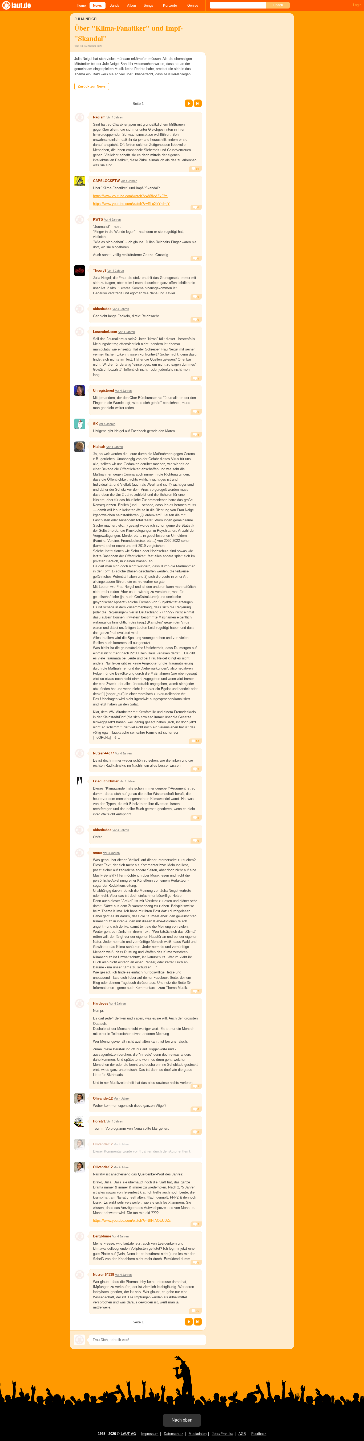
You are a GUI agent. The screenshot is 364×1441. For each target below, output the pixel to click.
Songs (148, 5)
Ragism (99, 117)
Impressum (150, 1434)
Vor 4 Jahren (115, 117)
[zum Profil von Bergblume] (79, 1236)
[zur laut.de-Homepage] (21, 5)
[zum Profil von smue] (79, 853)
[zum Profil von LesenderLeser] (79, 332)
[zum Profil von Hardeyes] (79, 1003)
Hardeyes (100, 1003)
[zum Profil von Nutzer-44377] (79, 753)
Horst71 (99, 1121)
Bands (114, 5)
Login (357, 5)
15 (197, 168)
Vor (189, 103)
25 (197, 1311)
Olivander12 (103, 1098)
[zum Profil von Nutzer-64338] (79, 1274)
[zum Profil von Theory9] (79, 270)
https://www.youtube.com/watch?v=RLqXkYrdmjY (131, 204)
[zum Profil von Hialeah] (79, 446)
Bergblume (102, 1236)
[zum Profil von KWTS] (79, 219)
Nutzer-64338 (103, 1275)
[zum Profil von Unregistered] (79, 390)
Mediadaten (198, 1434)
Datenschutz (173, 1434)
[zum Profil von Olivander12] (79, 1098)
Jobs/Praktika (222, 1434)
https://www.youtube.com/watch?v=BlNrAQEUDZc (132, 1221)
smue (97, 853)
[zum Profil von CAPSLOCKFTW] (79, 181)
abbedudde (102, 309)
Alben (131, 5)
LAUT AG (128, 1434)
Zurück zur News (92, 86)
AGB (242, 1434)
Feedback (258, 1434)
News (97, 5)
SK (95, 424)
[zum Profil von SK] (79, 424)
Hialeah (99, 447)
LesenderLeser (105, 332)
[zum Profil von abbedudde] (79, 309)
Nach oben (182, 1420)
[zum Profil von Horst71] (79, 1121)
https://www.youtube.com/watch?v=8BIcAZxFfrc (130, 196)
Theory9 (99, 270)
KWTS (98, 219)
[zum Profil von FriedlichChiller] (79, 781)
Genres (193, 5)
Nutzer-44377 (103, 753)
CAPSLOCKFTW (106, 181)
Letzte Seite (198, 103)
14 (197, 741)
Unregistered (103, 391)
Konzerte (170, 5)
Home (81, 5)
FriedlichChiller (106, 781)
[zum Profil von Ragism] (79, 117)
